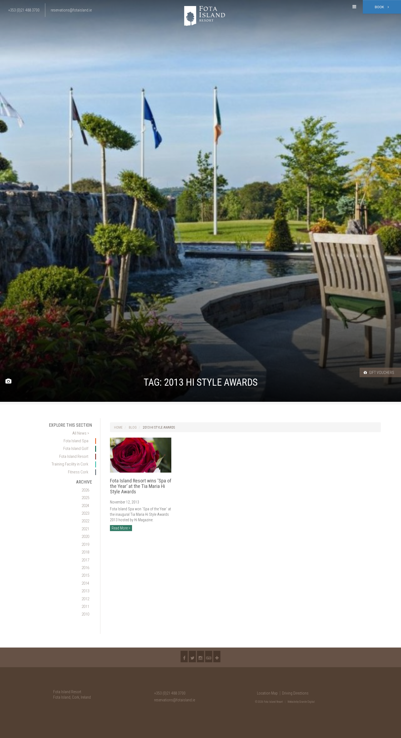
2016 (85, 567)
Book (380, 7)
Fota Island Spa (76, 440)
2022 (85, 521)
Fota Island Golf (75, 448)
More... (216, 656)
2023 (85, 513)
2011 (85, 606)
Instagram (200, 656)
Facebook (184, 656)
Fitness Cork (78, 472)
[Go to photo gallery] (8, 381)
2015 (85, 575)
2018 (85, 552)
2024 (85, 505)
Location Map (267, 693)
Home (118, 427)
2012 (85, 598)
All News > (80, 433)
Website (292, 701)
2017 (85, 560)
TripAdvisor (208, 656)
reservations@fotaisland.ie (174, 700)
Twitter (192, 656)
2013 (85, 590)
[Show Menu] (354, 7)
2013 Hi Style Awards (159, 427)
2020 (85, 536)
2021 (85, 528)
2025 (85, 497)
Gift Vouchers (381, 372)
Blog (133, 427)
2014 (85, 583)
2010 (85, 614)
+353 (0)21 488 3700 (169, 693)
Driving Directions (295, 693)
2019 (85, 544)
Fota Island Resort (73, 456)
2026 (85, 490)
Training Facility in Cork (70, 464)
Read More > (121, 528)
